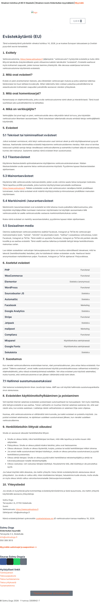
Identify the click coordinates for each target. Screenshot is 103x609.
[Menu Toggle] (51, 29)
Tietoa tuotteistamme (9, 579)
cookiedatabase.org (45, 518)
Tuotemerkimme (7, 585)
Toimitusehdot (6, 572)
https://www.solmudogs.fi (31, 59)
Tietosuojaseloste (8, 576)
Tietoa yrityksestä (8, 582)
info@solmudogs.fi (8, 537)
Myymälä (79, 3)
